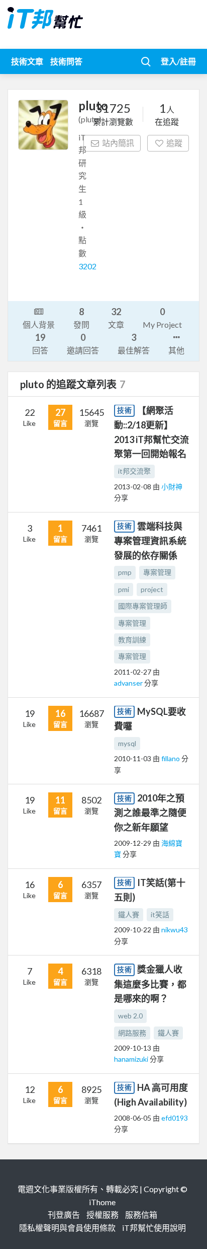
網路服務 (132, 1032)
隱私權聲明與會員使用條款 (67, 1227)
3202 (87, 266)
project (152, 589)
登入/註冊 (178, 61)
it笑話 (160, 914)
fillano (171, 758)
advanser (129, 683)
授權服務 (102, 1214)
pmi (123, 589)
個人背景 (39, 324)
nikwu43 (174, 929)
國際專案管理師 (142, 606)
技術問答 (66, 61)
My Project (162, 317)
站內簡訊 (118, 143)
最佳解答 (134, 343)
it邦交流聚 (134, 471)
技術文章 (27, 61)
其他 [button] (176, 350)
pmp (125, 572)
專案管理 (157, 572)
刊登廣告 (64, 1214)
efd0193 (174, 1118)
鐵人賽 (128, 914)
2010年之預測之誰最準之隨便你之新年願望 (150, 812)
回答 (40, 343)
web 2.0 (130, 1015)
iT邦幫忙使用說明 (154, 1227)
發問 (81, 317)
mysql (127, 743)
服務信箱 (141, 1214)
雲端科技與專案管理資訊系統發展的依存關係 (150, 541)
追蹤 (174, 143)
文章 (116, 317)
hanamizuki (132, 1059)
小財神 (171, 486)
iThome (102, 1202)
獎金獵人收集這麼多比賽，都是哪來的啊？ (150, 984)
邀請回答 (83, 343)
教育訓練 (132, 639)
